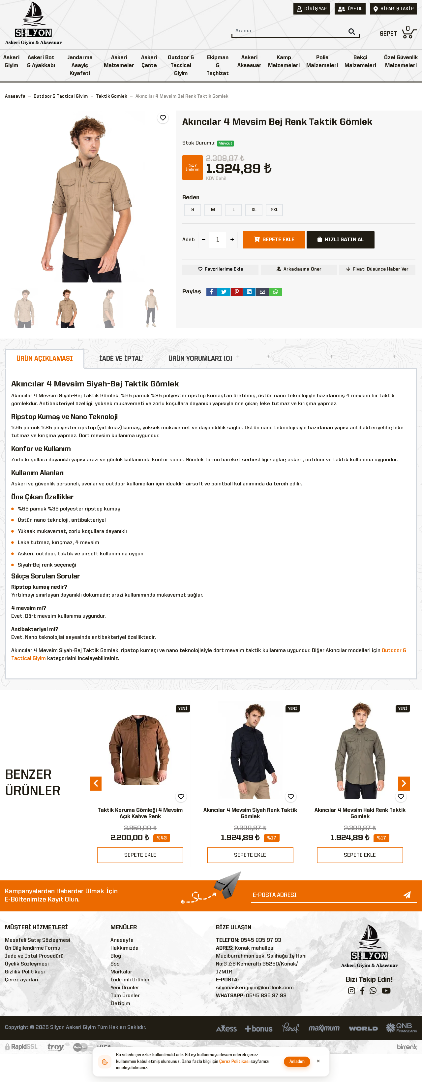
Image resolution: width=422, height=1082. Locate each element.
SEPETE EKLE (140, 855)
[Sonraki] (165, 196)
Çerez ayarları (21, 980)
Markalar (121, 972)
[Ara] (352, 31)
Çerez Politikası (234, 1062)
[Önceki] (10, 196)
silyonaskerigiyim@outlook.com (255, 988)
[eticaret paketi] (407, 1047)
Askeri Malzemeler (119, 61)
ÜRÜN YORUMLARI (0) (200, 359)
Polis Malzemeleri (322, 61)
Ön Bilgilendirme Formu (32, 948)
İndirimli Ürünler (130, 980)
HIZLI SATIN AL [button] (344, 240)
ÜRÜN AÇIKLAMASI (44, 359)
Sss (115, 964)
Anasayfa (15, 96)
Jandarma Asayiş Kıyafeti (80, 65)
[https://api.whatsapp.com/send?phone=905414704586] (373, 992)
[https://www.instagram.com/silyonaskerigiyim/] (351, 992)
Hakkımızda (124, 948)
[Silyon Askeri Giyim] (33, 25)
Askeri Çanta (149, 61)
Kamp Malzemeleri (284, 61)
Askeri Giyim (11, 61)
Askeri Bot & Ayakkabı (41, 61)
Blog (115, 956)
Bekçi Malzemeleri (360, 61)
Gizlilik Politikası (25, 972)
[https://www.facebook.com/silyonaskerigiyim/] (362, 992)
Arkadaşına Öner (302, 269)
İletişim (120, 1003)
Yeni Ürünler (124, 988)
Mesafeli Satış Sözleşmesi (37, 940)
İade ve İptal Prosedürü (34, 956)
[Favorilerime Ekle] (162, 117)
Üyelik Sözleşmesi (27, 964)
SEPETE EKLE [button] (278, 240)
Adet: (189, 240)
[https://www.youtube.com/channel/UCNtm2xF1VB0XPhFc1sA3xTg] (386, 992)
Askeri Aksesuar (249, 61)
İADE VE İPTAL (120, 359)
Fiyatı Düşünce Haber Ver (380, 269)
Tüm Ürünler (125, 996)
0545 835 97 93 (261, 940)
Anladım (297, 1062)
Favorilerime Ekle (224, 269)
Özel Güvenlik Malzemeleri (401, 61)
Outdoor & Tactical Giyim (181, 65)
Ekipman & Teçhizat (217, 65)
